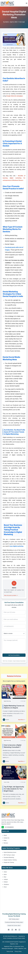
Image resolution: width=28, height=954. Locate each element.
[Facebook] (8, 929)
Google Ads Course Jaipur (14, 925)
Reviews (6, 843)
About (5, 835)
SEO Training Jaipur (14, 919)
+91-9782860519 (9, 827)
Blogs (5, 840)
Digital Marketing (7, 701)
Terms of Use (9, 951)
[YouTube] (15, 929)
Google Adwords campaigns (14, 96)
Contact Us (6, 838)
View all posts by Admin (10, 595)
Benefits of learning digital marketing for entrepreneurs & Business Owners (14, 178)
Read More (21, 719)
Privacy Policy (18, 951)
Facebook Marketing (9, 857)
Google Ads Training (9, 862)
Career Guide (6, 782)
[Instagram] (12, 929)
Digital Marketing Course (10, 852)
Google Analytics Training (10, 860)
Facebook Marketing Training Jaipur (14, 922)
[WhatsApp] (19, 929)
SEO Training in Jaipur (9, 855)
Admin (14, 587)
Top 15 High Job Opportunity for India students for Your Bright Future (14, 789)
